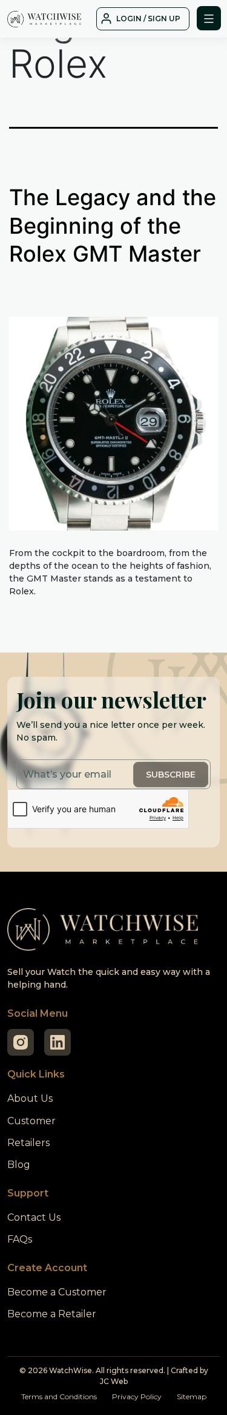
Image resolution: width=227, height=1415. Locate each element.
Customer (31, 1121)
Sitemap (191, 1396)
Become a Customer (57, 1292)
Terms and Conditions (59, 1396)
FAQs (19, 1239)
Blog (18, 1164)
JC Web (114, 1381)
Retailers (28, 1143)
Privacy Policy (137, 1396)
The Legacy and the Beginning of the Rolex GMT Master (112, 226)
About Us (30, 1098)
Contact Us (34, 1217)
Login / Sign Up (148, 18)
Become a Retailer (51, 1314)
